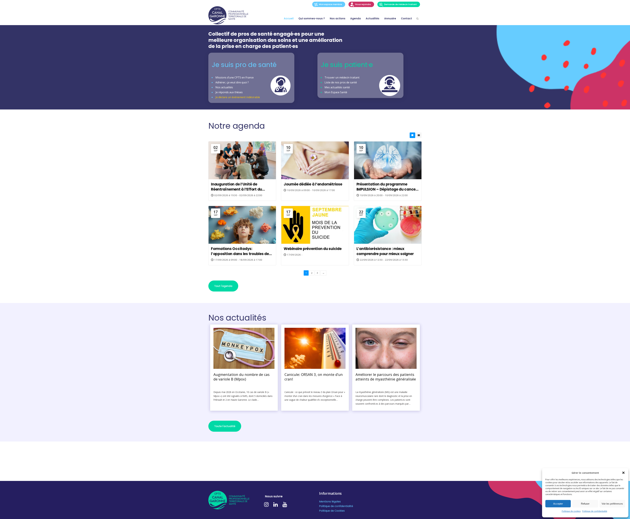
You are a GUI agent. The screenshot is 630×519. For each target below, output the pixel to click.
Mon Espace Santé (336, 92)
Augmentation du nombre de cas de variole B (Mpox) (241, 377)
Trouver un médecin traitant (342, 77)
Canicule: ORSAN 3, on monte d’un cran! (313, 377)
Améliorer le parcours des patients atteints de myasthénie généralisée (386, 377)
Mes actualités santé (337, 87)
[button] (623, 472)
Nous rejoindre (363, 4)
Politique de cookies (571, 511)
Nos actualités (224, 87)
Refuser (585, 503)
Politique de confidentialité (594, 511)
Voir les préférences (612, 503)
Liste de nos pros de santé (341, 82)
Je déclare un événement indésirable (237, 97)
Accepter (558, 503)
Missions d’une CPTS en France (234, 77)
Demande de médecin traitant (400, 4)
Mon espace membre (330, 4)
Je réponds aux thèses (229, 92)
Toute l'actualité (224, 426)
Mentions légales (330, 501)
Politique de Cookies (332, 511)
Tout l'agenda (223, 286)
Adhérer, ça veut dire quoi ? (232, 82)
